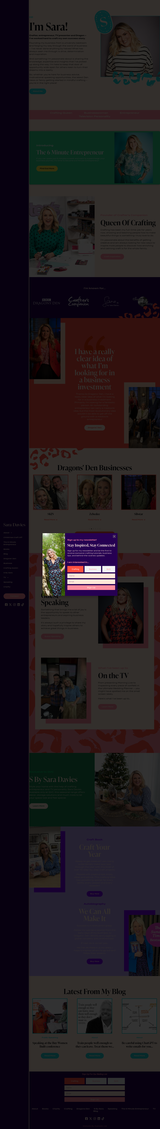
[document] (80, 564)
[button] (114, 536)
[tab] (75, 569)
